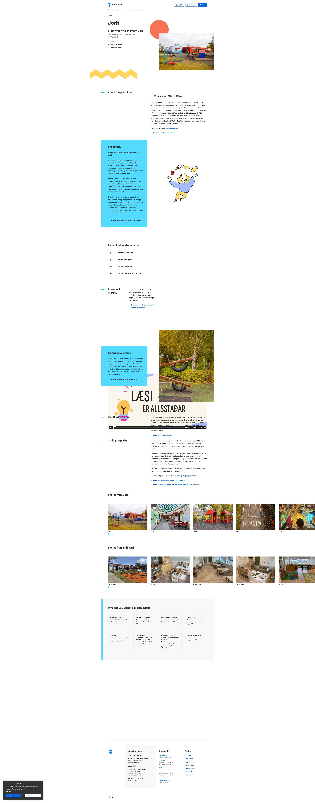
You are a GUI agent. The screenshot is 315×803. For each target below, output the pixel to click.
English (180, 5)
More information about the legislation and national (173, 484)
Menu (203, 5)
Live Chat (166, 762)
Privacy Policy (189, 772)
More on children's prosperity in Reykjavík (169, 480)
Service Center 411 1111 (166, 775)
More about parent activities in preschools (124, 379)
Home (109, 10)
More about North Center (163, 435)
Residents (113, 10)
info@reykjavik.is (164, 781)
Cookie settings (30, 796)
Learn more (8, 791)
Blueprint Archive (190, 768)
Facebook (188, 775)
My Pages (192, 5)
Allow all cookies (11, 796)
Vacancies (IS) (189, 758)
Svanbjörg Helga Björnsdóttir (185, 476)
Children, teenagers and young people (125, 10)
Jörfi (143, 10)
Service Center (189, 765)
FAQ (169, 769)
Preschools (138, 10)
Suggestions (165, 756)
